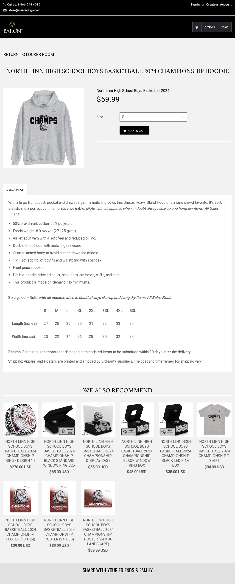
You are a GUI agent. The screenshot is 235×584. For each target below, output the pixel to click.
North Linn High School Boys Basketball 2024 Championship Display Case (98, 451)
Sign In (195, 4)
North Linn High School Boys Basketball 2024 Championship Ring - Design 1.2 (20, 451)
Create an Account (219, 4)
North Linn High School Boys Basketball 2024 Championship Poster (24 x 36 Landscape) (98, 532)
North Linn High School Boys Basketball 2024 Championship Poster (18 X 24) (20, 529)
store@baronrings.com (24, 10)
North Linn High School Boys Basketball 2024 (133, 90)
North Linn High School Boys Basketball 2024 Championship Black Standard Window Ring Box (59, 453)
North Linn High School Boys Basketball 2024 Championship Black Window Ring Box (136, 453)
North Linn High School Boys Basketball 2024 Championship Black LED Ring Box (175, 453)
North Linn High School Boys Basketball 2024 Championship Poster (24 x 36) (59, 529)
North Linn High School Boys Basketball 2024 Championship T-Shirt (214, 451)
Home (7, 47)
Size (100, 117)
